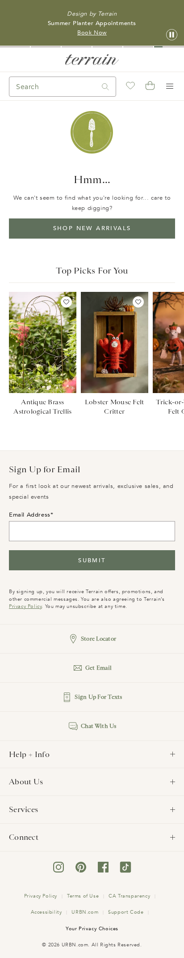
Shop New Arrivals (92, 228)
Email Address (29, 514)
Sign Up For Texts (98, 696)
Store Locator (98, 638)
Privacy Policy (25, 606)
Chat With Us (99, 726)
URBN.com (84, 912)
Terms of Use (83, 896)
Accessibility (46, 912)
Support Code (125, 912)
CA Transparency (129, 896)
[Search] (105, 86)
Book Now (92, 32)
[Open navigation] (170, 86)
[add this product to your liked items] (66, 302)
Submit (91, 560)
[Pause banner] (172, 35)
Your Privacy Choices (92, 929)
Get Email (98, 667)
